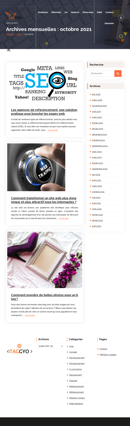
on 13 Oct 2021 (23, 191)
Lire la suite (53, 130)
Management (75, 12)
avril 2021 (96, 203)
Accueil (10, 34)
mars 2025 (97, 117)
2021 (19, 34)
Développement (43, 12)
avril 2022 (96, 180)
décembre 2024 (99, 134)
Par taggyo (39, 102)
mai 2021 (96, 197)
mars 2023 (97, 157)
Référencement (56, 12)
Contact (103, 349)
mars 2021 (97, 209)
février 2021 (97, 214)
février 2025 (97, 123)
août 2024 (97, 151)
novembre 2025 (99, 106)
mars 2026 (97, 100)
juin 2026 (96, 94)
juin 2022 (96, 174)
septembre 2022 (100, 169)
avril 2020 (96, 226)
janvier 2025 (97, 128)
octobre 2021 (98, 192)
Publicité (99, 12)
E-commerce (109, 12)
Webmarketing (109, 23)
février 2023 (97, 163)
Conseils (73, 352)
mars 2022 (97, 186)
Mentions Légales (108, 354)
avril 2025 (96, 111)
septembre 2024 (100, 146)
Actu (65, 12)
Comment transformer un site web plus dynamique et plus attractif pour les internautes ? (43, 200)
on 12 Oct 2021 (23, 288)
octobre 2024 (98, 140)
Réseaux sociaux (88, 12)
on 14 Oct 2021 (23, 102)
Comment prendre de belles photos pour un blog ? (44, 297)
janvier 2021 (97, 220)
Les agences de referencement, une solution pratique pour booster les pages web (44, 112)
